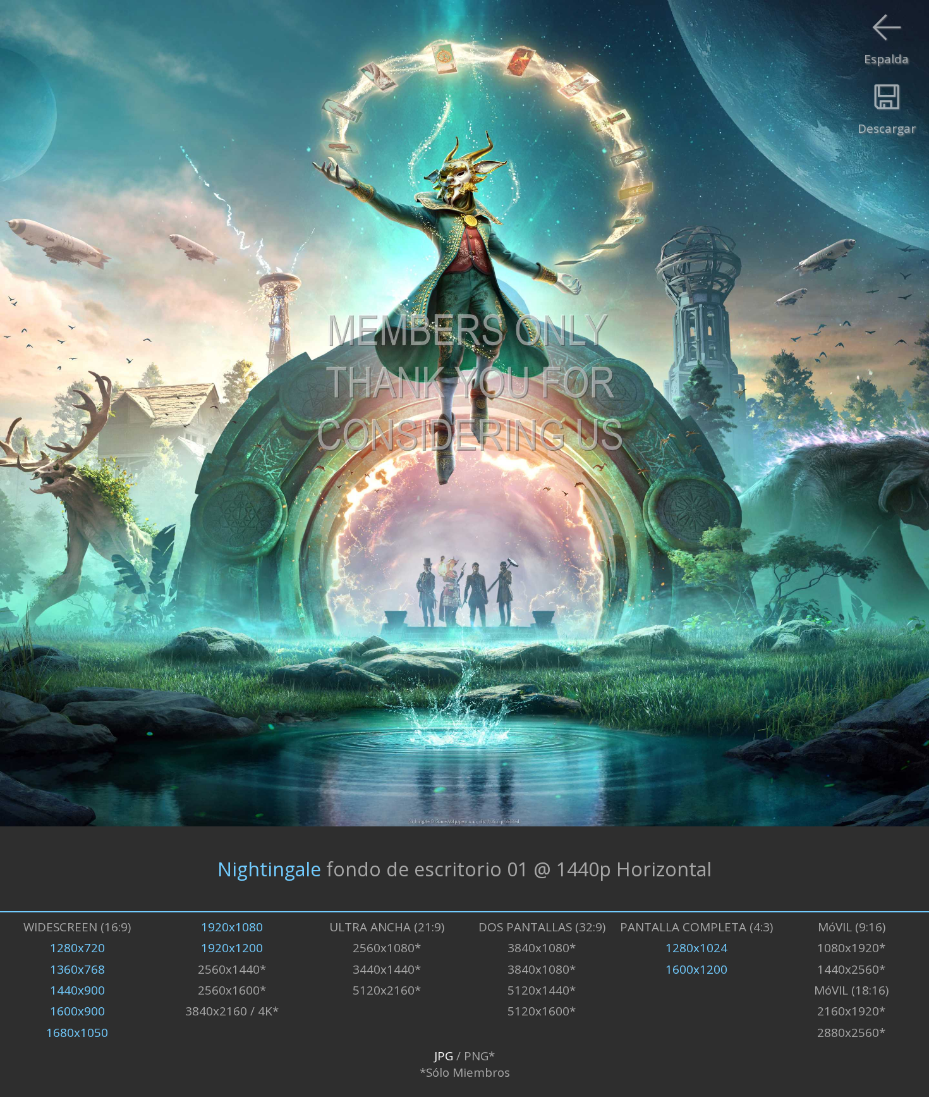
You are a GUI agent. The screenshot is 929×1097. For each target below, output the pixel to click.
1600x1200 (696, 969)
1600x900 (77, 1011)
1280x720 (77, 948)
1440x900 (77, 990)
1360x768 (77, 969)
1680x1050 (77, 1032)
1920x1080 (232, 927)
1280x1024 (696, 948)
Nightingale (269, 868)
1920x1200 (232, 948)
